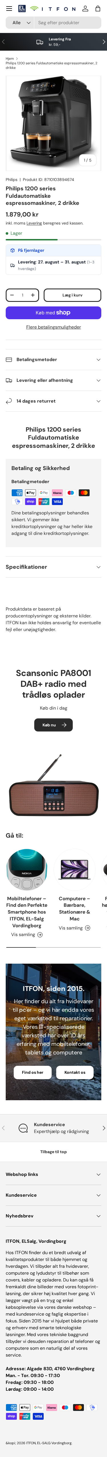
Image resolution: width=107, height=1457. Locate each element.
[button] (98, 8)
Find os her (32, 1072)
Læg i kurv (72, 295)
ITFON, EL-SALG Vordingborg (49, 1443)
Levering (34, 223)
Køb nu (49, 725)
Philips (11, 179)
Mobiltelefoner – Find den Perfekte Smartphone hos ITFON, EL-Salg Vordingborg (26, 912)
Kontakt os (74, 1072)
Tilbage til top (53, 1151)
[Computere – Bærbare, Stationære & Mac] (75, 870)
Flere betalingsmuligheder (53, 327)
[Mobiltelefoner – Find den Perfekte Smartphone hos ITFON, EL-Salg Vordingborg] (27, 870)
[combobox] (53, 23)
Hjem (10, 58)
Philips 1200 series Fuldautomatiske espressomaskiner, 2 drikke (51, 65)
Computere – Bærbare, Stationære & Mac (74, 908)
